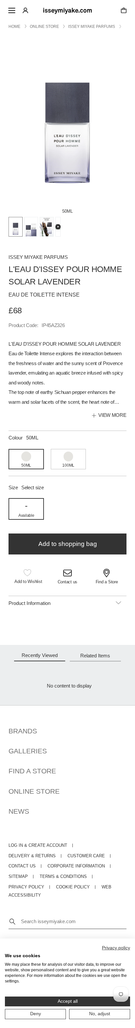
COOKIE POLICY (73, 887)
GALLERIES (28, 751)
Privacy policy (116, 947)
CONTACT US (22, 866)
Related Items (95, 655)
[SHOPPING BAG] (124, 10)
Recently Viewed (40, 655)
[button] (28, 577)
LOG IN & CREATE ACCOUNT (38, 845)
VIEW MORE (112, 415)
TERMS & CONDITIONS (63, 876)
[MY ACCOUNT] (25, 10)
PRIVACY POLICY (26, 887)
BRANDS (23, 731)
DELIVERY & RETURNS (32, 856)
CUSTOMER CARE (86, 856)
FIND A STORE (32, 771)
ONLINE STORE (34, 791)
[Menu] (12, 10)
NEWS (19, 811)
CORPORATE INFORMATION (76, 866)
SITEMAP (18, 876)
